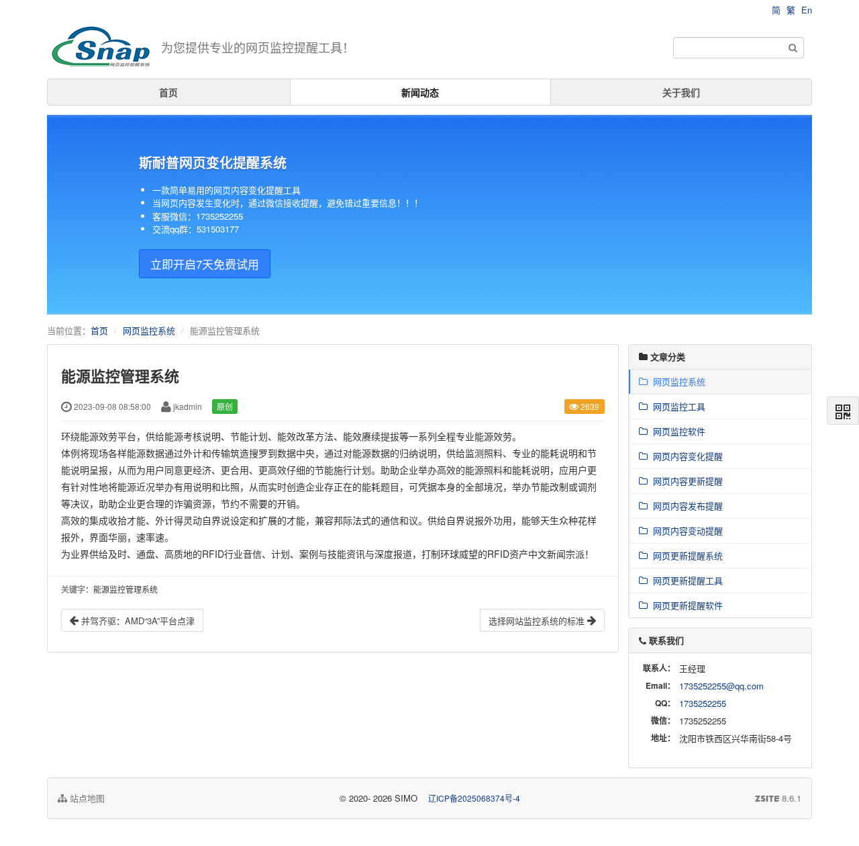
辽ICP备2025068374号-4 (474, 798)
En (806, 9)
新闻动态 (420, 92)
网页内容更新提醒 (685, 480)
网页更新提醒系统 (685, 555)
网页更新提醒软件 (685, 605)
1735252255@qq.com (721, 685)
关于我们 (681, 92)
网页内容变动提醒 (685, 530)
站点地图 (86, 798)
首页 (168, 92)
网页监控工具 (676, 406)
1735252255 (702, 703)
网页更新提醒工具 (685, 580)
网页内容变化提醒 (685, 456)
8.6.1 (778, 798)
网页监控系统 (149, 330)
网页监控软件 (676, 431)
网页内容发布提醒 (685, 505)
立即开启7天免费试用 (204, 263)
